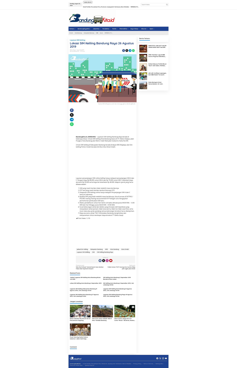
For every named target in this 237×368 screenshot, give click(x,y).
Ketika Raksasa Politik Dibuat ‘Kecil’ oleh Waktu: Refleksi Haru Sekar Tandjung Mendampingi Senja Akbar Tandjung (157, 64)
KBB (106, 249)
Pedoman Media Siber (76, 365)
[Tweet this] (126, 50)
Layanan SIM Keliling (77, 40)
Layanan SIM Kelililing (83, 252)
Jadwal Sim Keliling (82, 249)
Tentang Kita (159, 363)
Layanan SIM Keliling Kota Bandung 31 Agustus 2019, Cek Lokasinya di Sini (117, 289)
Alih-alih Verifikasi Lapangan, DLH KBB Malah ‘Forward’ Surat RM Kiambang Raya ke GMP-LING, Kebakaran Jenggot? (157, 74)
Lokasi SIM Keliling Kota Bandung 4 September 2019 (86, 283)
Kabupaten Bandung (96, 249)
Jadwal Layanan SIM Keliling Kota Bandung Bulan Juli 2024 (85, 278)
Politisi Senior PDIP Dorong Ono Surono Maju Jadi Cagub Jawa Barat (121, 267)
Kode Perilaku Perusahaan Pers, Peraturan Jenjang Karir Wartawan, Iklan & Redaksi (107, 363)
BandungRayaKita (74, 51)
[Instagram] (107, 260)
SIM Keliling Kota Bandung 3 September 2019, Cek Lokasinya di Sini (118, 284)
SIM (93, 252)
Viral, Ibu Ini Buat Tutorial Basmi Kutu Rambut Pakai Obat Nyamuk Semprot (89, 267)
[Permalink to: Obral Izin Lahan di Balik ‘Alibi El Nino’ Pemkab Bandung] (102, 311)
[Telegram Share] (130, 50)
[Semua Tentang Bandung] (92, 18)
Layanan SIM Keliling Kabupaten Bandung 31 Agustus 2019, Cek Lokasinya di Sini (83, 289)
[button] (166, 4)
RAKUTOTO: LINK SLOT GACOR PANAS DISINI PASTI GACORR (157, 46)
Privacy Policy (137, 363)
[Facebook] (100, 260)
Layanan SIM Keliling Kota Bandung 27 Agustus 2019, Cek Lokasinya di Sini (84, 295)
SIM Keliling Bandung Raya (105, 252)
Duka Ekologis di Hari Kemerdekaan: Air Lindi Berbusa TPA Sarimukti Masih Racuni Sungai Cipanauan (157, 83)
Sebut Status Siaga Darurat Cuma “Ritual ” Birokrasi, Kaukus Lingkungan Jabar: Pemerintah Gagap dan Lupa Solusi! (124, 319)
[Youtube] (110, 260)
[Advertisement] (105, 121)
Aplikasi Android (89, 365)
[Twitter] (103, 260)
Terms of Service (148, 363)
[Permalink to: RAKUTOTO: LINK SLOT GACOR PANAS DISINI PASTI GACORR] (143, 48)
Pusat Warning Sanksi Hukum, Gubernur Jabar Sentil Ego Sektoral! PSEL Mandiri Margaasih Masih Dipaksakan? (80, 338)
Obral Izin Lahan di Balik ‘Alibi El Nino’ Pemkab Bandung (102, 319)
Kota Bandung (114, 249)
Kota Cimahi (125, 249)
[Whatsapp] (133, 50)
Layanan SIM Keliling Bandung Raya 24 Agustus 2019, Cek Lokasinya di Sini (117, 295)
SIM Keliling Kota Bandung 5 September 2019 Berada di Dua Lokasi (117, 278)
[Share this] (123, 50)
